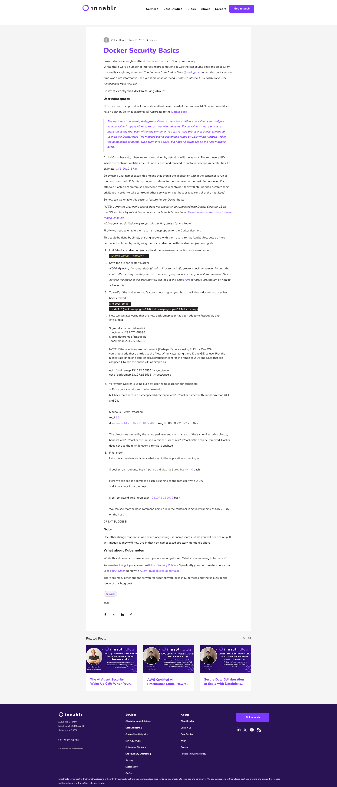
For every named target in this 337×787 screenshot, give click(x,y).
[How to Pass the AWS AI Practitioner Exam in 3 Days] (168, 658)
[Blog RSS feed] (259, 730)
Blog (106, 602)
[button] (152, 9)
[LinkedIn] (238, 729)
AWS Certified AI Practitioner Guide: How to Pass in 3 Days (167, 682)
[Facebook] (251, 729)
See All (247, 638)
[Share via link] (131, 614)
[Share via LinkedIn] (122, 614)
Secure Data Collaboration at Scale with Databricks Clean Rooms (224, 681)
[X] (245, 729)
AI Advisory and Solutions (138, 721)
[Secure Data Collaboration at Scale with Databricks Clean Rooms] (225, 658)
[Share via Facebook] (105, 614)
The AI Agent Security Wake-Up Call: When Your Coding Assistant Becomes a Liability (110, 681)
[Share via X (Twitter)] (113, 614)
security (110, 594)
